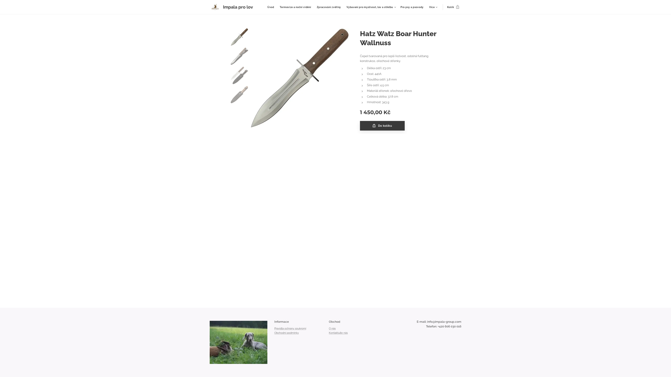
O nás (332, 328)
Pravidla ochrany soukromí (290, 328)
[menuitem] (271, 7)
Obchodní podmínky (286, 332)
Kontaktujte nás (338, 332)
